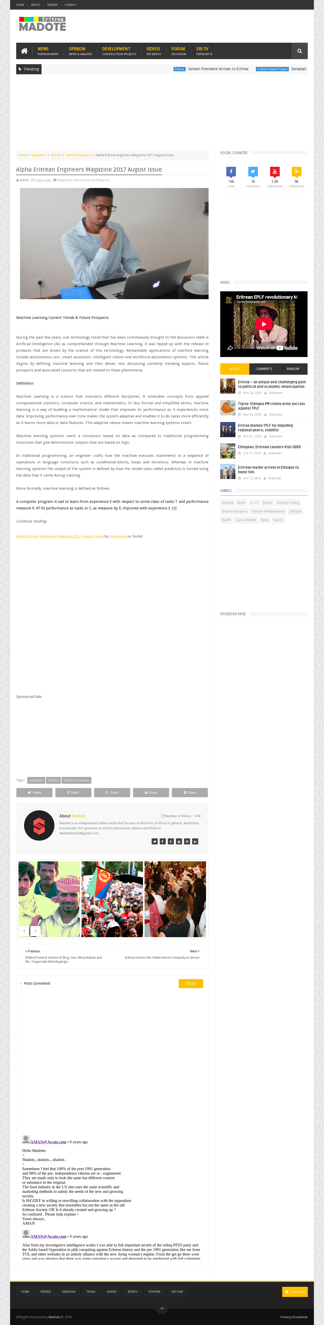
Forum (178, 50)
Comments (264, 369)
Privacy (286, 1317)
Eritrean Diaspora (78, 155)
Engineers (39, 155)
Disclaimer (300, 1317)
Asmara (227, 503)
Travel (91, 1291)
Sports (278, 520)
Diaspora (68, 1291)
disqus (191, 983)
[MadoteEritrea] (155, 841)
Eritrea (151, 69)
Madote (55, 1317)
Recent (234, 369)
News (48, 50)
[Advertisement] (162, 114)
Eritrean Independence (268, 511)
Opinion (80, 50)
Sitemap (52, 5)
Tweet (36, 792)
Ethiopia (295, 511)
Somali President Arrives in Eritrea (190, 69)
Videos (154, 50)
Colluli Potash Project (244, 69)
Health (226, 520)
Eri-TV (204, 50)
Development (119, 50)
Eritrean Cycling (288, 503)
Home (20, 5)
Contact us (297, 1292)
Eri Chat (177, 1291)
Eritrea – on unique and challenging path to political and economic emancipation (272, 384)
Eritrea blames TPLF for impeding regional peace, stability (265, 427)
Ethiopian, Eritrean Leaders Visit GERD (269, 447)
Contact (70, 5)
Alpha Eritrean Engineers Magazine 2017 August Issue (60, 536)
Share (75, 792)
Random (293, 369)
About (35, 5)
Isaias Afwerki (246, 520)
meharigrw (117, 536)
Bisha (242, 503)
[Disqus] (112, 1061)
